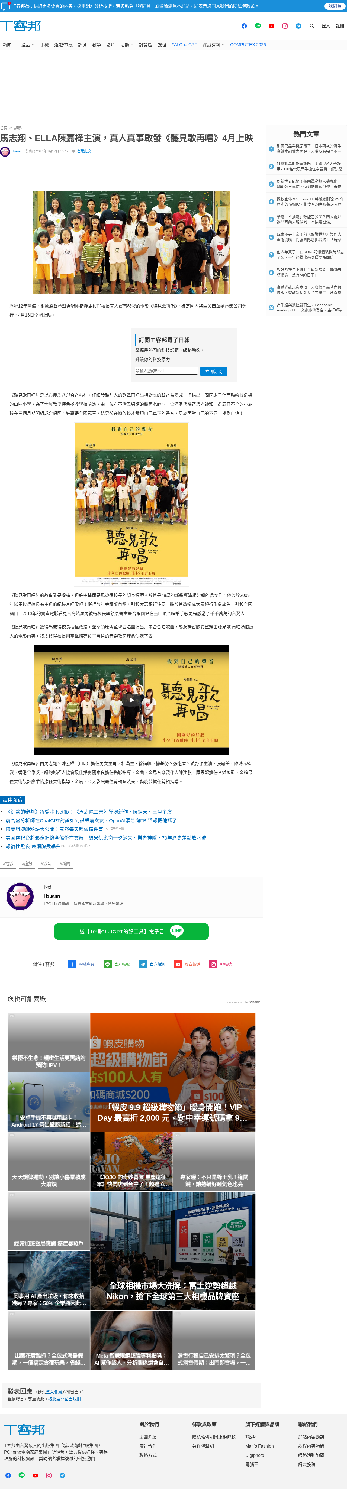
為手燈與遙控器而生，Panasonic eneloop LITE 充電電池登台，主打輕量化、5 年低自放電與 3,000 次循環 (310, 310)
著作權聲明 (203, 1446)
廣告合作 (148, 1446)
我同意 (335, 6)
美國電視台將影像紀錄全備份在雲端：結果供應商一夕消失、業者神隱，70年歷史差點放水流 (106, 838)
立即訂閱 (214, 371)
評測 (82, 45)
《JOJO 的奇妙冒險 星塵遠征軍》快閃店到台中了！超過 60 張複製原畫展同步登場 (131, 1181)
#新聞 (65, 863)
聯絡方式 (148, 1455)
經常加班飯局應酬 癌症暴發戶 (48, 1244)
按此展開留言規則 (64, 1399)
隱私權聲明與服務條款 (214, 1437)
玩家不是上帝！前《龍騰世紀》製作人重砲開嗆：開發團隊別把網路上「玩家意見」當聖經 (309, 239)
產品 (25, 45)
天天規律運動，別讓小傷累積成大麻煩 (48, 1180)
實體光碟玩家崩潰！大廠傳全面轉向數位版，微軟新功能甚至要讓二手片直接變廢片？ (309, 292)
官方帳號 (122, 964)
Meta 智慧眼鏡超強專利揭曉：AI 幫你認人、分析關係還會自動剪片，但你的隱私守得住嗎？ (131, 1359)
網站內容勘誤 (311, 1437)
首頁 (4, 128)
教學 (96, 45)
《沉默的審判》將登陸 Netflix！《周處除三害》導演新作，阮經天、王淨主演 (89, 812)
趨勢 (18, 128)
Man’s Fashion (259, 1446)
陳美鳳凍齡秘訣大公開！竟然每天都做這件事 (54, 829)
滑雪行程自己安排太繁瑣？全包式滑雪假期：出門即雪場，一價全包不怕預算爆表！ (214, 1359)
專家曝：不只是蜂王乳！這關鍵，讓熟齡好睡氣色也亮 (214, 1180)
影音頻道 (192, 964)
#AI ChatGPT (184, 45)
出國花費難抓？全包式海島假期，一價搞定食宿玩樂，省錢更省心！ (48, 1359)
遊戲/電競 (63, 45)
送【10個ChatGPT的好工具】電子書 (122, 931)
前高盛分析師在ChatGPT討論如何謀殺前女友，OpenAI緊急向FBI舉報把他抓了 (91, 820)
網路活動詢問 (311, 1455)
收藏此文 (84, 151)
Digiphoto (254, 1455)
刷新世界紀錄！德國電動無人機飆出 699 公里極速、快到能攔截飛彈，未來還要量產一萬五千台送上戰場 (309, 186)
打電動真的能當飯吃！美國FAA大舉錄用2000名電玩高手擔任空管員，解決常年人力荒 (309, 168)
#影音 (46, 863)
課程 (162, 45)
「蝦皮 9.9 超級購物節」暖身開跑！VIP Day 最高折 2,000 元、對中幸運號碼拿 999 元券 (173, 1113)
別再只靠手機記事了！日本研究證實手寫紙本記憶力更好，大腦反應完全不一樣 (309, 151)
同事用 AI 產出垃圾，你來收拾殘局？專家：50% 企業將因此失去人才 (48, 1300)
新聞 (7, 45)
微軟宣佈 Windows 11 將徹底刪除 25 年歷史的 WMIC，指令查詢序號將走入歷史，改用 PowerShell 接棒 (310, 204)
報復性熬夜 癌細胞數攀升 (33, 846)
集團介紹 (148, 1437)
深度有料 (211, 45)
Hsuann (18, 151)
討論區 (145, 45)
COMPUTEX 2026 (248, 45)
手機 (44, 45)
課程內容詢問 (311, 1446)
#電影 (8, 863)
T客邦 (251, 1437)
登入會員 (54, 1392)
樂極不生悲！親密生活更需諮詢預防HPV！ (48, 1061)
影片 (110, 45)
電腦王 (251, 1464)
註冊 (340, 26)
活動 (124, 45)
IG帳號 (226, 964)
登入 (326, 26)
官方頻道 (157, 964)
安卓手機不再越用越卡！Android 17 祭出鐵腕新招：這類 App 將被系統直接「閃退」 (48, 1121)
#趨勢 (27, 863)
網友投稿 (307, 1464)
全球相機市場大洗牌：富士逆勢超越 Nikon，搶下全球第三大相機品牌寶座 (173, 1291)
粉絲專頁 (86, 964)
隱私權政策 (244, 6)
